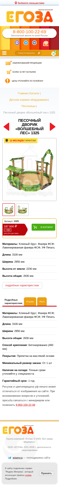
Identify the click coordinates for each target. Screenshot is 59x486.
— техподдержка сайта (31, 457)
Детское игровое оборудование (28, 99)
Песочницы (29, 106)
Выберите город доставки (31, 3)
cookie (28, 475)
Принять (46, 473)
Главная (23, 93)
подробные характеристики (22, 285)
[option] (29, 169)
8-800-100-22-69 (29, 32)
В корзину (47, 227)
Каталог (34, 93)
